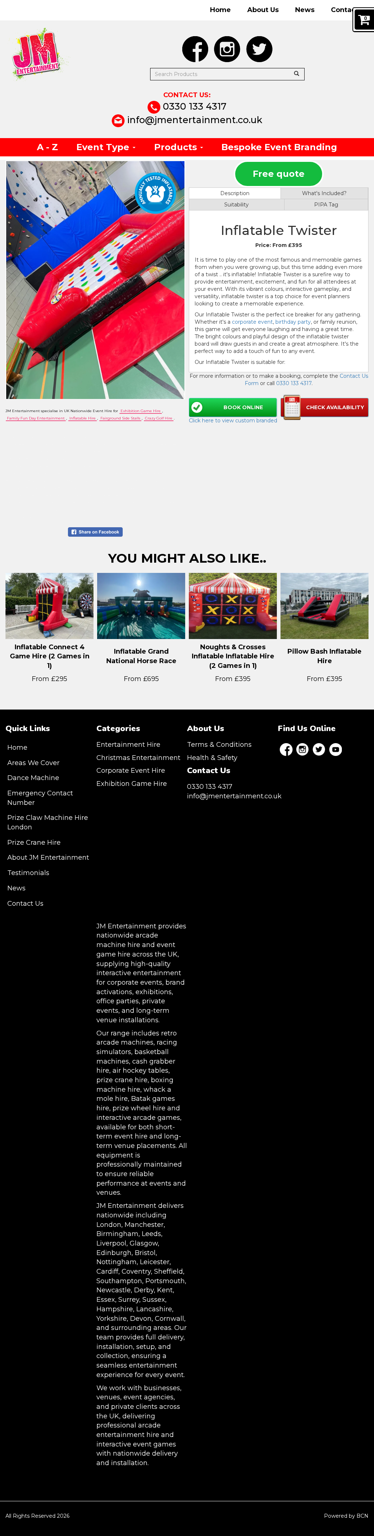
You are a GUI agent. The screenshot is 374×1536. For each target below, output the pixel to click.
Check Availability (335, 407)
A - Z (47, 147)
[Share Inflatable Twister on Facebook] (95, 531)
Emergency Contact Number (40, 798)
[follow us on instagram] (227, 49)
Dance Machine (33, 778)
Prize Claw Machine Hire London (47, 822)
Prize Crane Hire (34, 843)
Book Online (243, 407)
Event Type (104, 147)
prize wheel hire (138, 1108)
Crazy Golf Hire (158, 418)
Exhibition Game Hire (141, 410)
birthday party (293, 322)
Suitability (236, 204)
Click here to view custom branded (233, 420)
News (304, 10)
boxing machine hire (134, 1085)
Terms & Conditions (219, 745)
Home (220, 10)
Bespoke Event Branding (279, 147)
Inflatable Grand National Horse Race (141, 656)
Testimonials (28, 873)
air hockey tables (140, 1071)
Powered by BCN (346, 1516)
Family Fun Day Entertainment (36, 418)
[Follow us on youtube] (335, 749)
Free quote (279, 173)
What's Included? (324, 193)
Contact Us (350, 10)
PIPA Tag (326, 204)
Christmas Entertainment (138, 758)
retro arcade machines (136, 1038)
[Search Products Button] (297, 74)
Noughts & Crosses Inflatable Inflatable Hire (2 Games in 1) (233, 656)
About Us (263, 10)
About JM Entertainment (48, 857)
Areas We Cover (33, 763)
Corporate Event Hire (130, 771)
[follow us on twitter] (259, 49)
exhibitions (154, 992)
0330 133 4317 (193, 106)
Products (176, 147)
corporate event (252, 322)
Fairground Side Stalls (120, 418)
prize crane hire (122, 1080)
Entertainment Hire (128, 745)
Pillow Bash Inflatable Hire (324, 656)
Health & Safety (212, 758)
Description (234, 193)
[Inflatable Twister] (95, 280)
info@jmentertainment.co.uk (193, 119)
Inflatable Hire (82, 418)
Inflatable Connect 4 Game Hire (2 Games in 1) (49, 656)
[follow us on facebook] (195, 49)
